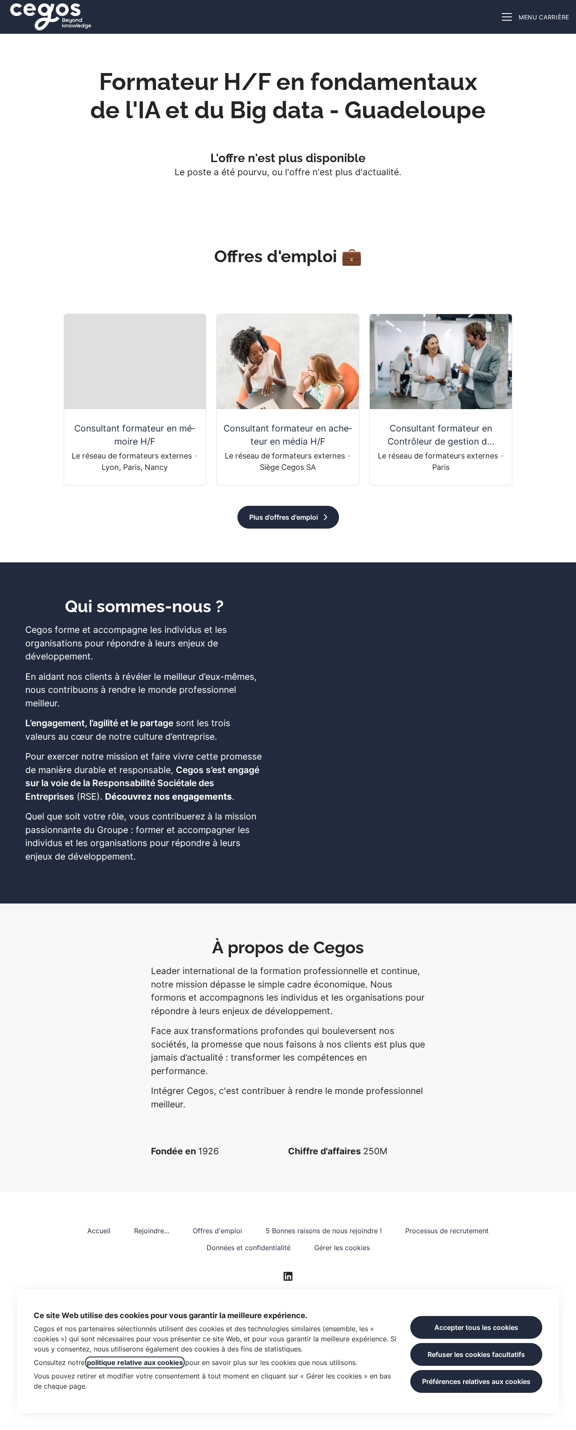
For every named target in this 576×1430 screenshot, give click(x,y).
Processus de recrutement (447, 1230)
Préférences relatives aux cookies (476, 1381)
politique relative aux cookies (135, 1362)
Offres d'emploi (217, 1230)
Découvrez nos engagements (168, 796)
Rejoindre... (151, 1230)
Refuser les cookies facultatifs (476, 1354)
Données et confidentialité (249, 1247)
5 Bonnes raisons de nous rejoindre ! (324, 1230)
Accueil (98, 1230)
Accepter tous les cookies (476, 1327)
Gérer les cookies (342, 1247)
